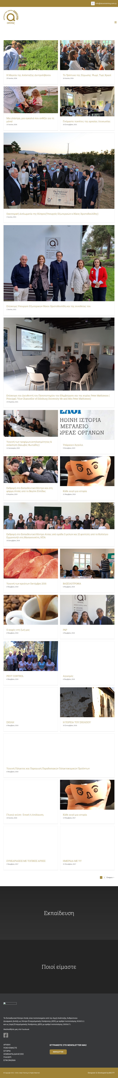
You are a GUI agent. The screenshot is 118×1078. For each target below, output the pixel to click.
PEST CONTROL (15, 675)
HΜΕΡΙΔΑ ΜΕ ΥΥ (72, 860)
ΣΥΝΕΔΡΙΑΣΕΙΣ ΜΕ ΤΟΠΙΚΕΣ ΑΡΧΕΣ (25, 860)
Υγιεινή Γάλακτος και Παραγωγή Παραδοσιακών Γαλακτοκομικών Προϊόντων (48, 768)
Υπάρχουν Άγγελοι (73, 444)
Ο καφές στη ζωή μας (18, 629)
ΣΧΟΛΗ (10, 722)
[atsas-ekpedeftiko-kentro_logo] (10, 11)
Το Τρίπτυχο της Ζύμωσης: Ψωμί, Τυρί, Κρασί (87, 75)
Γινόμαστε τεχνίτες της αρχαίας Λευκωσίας (86, 121)
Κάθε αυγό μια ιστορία (75, 491)
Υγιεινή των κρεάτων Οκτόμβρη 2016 (26, 583)
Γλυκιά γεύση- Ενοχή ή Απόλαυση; (25, 814)
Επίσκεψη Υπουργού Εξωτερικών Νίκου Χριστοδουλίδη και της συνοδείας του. (48, 306)
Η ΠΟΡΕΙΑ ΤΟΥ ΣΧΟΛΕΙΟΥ (77, 722)
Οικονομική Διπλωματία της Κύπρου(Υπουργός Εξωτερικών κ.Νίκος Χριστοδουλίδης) (52, 213)
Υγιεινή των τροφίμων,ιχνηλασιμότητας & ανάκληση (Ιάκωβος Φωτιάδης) (29, 443)
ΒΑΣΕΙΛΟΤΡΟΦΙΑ (72, 583)
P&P (65, 629)
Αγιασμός (68, 675)
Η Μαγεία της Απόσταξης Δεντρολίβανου (28, 75)
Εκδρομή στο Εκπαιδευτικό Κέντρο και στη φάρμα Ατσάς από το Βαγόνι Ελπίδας (29, 489)
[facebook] (93, 3)
